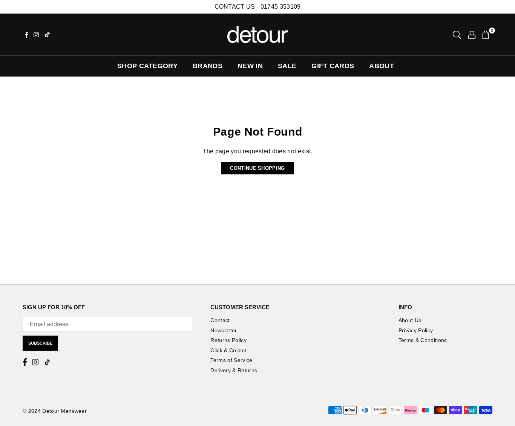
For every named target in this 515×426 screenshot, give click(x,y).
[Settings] (472, 34)
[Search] (456, 34)
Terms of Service (231, 360)
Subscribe (40, 343)
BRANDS (207, 66)
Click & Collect (228, 350)
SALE (287, 66)
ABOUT (381, 66)
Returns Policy (228, 340)
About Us (410, 320)
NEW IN (250, 66)
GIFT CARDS (332, 66)
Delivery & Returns (233, 370)
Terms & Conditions (423, 340)
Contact (220, 320)
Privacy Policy (416, 330)
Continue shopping (257, 168)
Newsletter (223, 330)
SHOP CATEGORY (147, 66)
